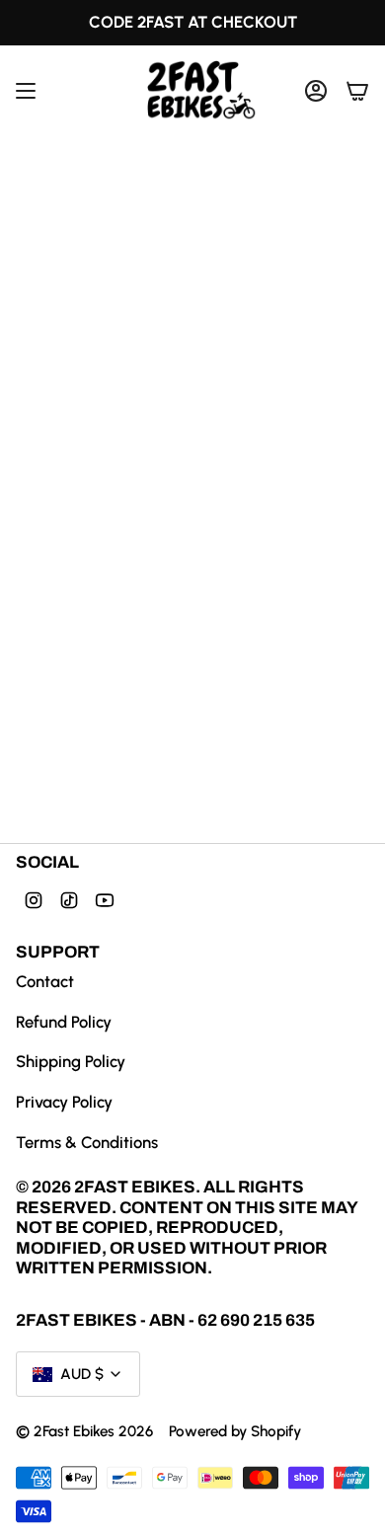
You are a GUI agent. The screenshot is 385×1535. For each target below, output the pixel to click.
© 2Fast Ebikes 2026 (84, 1431)
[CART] (357, 90)
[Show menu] (25, 90)
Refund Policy (64, 1022)
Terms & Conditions (87, 1142)
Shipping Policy (70, 1061)
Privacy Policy (64, 1102)
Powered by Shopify (235, 1431)
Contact (45, 981)
